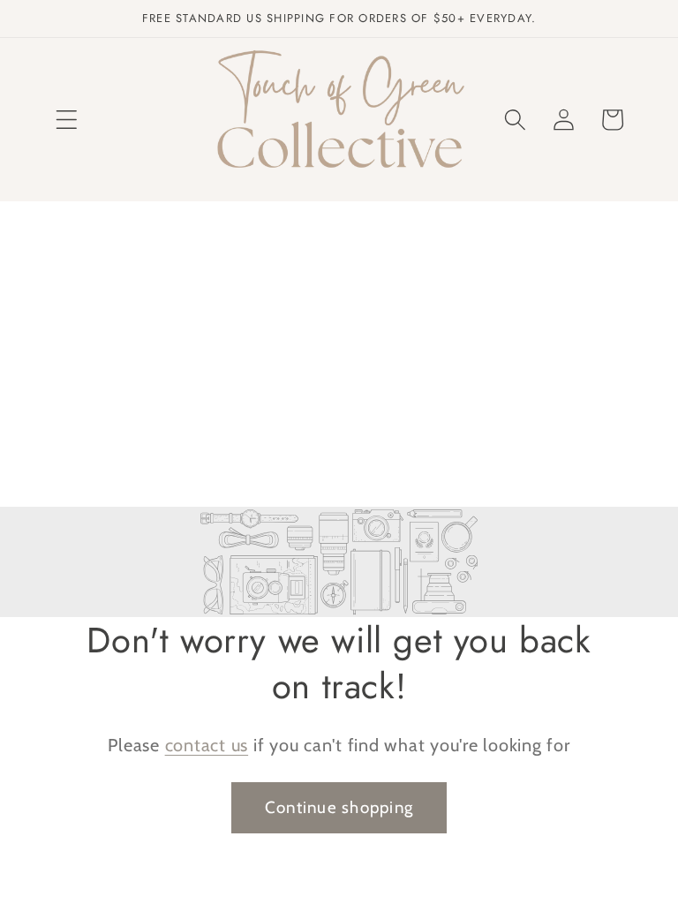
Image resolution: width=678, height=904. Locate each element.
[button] (66, 119)
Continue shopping (339, 807)
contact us (207, 745)
